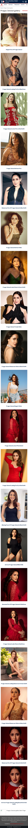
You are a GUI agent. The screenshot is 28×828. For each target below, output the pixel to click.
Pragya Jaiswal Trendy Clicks (14, 327)
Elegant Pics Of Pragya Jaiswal (14, 49)
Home (2, 7)
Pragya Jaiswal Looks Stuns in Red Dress (14, 644)
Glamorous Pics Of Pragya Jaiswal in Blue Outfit (14, 208)
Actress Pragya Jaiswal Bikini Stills (14, 564)
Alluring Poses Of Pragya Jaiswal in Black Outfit (14, 525)
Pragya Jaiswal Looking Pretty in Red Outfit (14, 485)
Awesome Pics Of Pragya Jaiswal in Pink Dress (14, 604)
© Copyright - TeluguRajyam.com (14, 826)
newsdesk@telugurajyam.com (16, 823)
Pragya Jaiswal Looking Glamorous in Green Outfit (14, 683)
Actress (11, 4)
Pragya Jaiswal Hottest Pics (14, 168)
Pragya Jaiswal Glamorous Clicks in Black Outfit (14, 366)
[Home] (1, 4)
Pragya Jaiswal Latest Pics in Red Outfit (14, 129)
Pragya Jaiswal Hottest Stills (14, 247)
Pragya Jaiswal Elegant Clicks (14, 406)
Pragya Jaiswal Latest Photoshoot (14, 445)
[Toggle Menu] (25, 1)
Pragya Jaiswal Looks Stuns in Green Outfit (14, 287)
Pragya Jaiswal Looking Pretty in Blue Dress (14, 89)
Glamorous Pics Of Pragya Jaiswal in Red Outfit (14, 763)
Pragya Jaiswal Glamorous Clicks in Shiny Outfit (14, 723)
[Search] (23, 2)
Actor (5, 4)
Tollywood (16, 4)
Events (22, 4)
